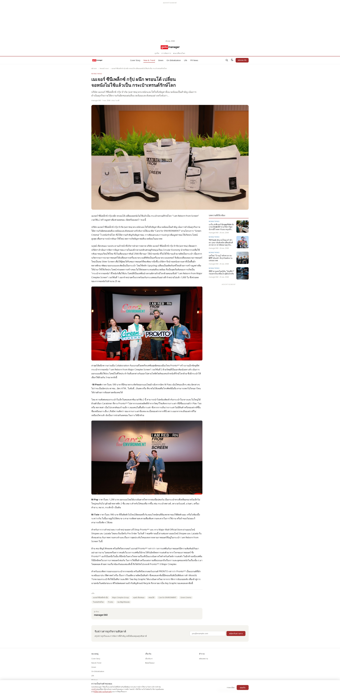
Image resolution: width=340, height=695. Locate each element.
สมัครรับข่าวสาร (236, 633)
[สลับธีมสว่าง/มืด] (232, 60)
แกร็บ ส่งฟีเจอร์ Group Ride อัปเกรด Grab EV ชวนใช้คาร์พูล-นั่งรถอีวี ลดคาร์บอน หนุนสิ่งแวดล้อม (221, 227)
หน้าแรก (94, 68)
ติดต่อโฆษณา (150, 663)
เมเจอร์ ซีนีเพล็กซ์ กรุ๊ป (100, 597)
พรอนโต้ (151, 597)
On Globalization (174, 60)
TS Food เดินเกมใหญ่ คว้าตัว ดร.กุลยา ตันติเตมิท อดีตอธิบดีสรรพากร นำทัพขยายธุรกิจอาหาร (221, 242)
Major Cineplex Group (120, 597)
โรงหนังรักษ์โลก (98, 602)
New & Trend (149, 60)
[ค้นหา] (227, 60)
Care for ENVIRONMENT (167, 597)
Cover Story (135, 60)
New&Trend (104, 68)
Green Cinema (185, 597)
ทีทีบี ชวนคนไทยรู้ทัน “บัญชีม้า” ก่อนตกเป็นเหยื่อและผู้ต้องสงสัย (221, 272)
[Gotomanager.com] (170, 47)
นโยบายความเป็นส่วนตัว (103, 691)
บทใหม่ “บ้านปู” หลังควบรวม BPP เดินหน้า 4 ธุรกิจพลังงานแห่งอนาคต (220, 258)
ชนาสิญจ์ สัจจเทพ (123, 602)
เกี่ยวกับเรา (149, 659)
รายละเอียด (231, 687)
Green (160, 60)
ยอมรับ (242, 687)
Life (185, 60)
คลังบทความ (203, 659)
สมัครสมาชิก (242, 60)
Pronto (110, 602)
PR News (194, 60)
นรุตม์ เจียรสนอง (138, 597)
